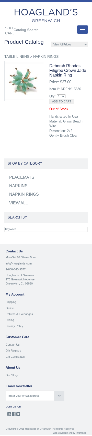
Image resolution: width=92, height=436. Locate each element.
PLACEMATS (21, 177)
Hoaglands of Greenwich (21, 275)
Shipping (11, 302)
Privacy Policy (14, 326)
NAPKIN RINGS (46, 56)
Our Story (12, 375)
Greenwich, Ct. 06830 (19, 283)
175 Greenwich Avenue (20, 279)
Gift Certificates (15, 356)
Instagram (9, 415)
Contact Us (13, 344)
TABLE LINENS (16, 56)
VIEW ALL (18, 203)
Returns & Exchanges (19, 314)
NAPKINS (18, 186)
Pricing (10, 319)
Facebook (14, 415)
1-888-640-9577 (16, 269)
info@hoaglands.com (19, 263)
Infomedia (81, 433)
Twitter (18, 415)
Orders (10, 308)
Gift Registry (13, 350)
